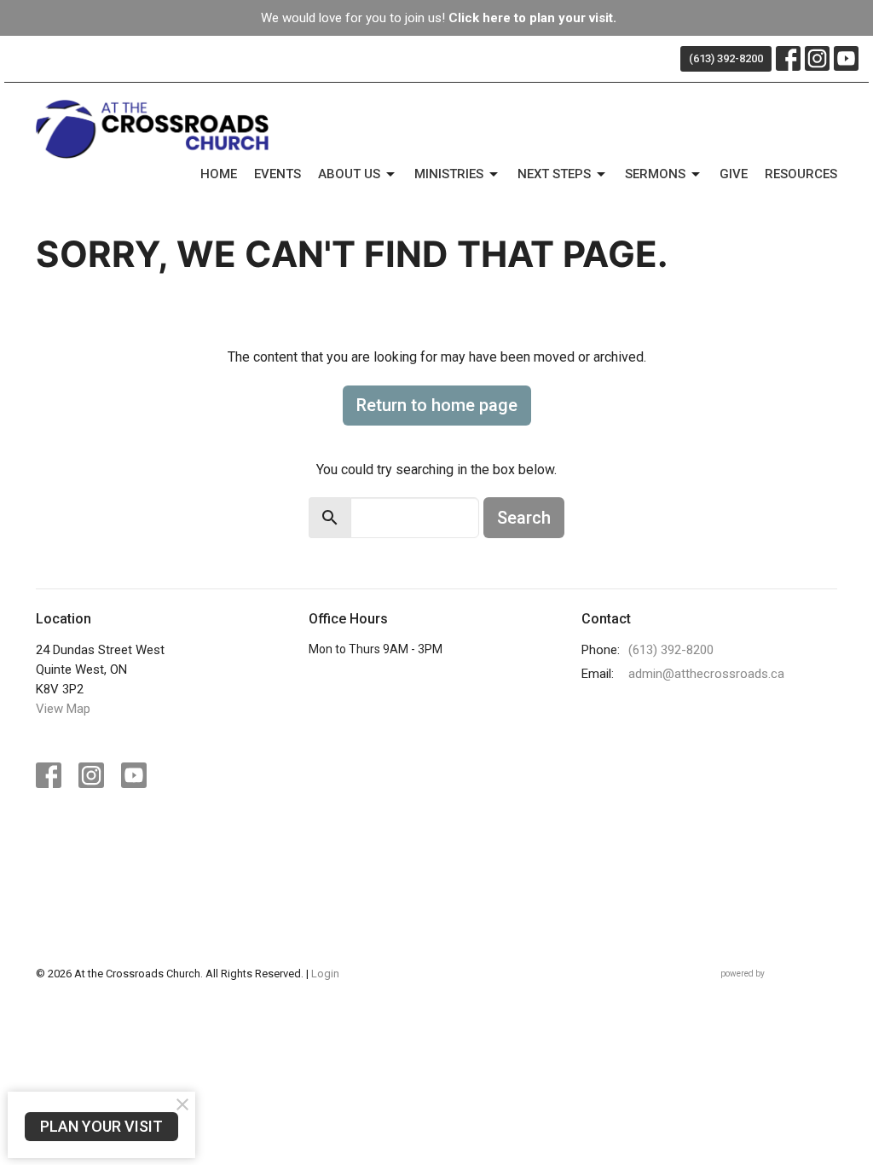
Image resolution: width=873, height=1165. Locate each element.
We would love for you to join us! (438, 18)
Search (524, 517)
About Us (349, 174)
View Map (63, 708)
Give (734, 174)
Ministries (448, 174)
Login (325, 973)
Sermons (655, 174)
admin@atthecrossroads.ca (706, 673)
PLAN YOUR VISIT (101, 1126)
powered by (769, 988)
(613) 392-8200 (726, 58)
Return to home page (436, 405)
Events (277, 174)
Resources (801, 174)
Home (218, 174)
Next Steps (554, 174)
